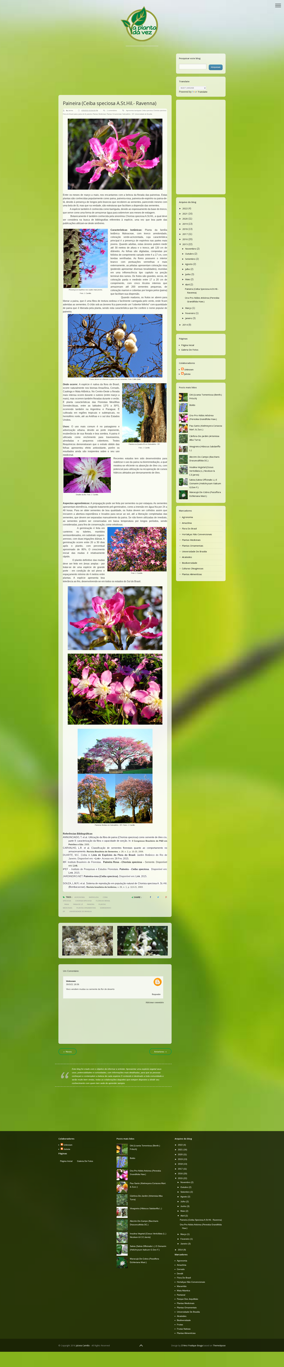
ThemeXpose (219, 1345)
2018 (185, 228)
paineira (89, 114)
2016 (185, 239)
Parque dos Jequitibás (187, 1299)
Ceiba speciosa (147, 110)
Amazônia (187, 522)
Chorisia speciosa (159, 110)
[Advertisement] (115, 67)
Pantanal (181, 1295)
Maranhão (182, 1286)
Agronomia (130, 110)
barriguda (137, 110)
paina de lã (82, 114)
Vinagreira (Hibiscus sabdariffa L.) (146, 1208)
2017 (185, 234)
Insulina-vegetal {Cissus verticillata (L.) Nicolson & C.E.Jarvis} (202, 471)
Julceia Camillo (83, 1345)
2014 (185, 324)
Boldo (192, 405)
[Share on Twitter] (158, 897)
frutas (180, 1324)
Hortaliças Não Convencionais (197, 534)
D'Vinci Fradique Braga (192, 1345)
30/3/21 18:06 (72, 984)
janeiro (189, 318)
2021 (185, 213)
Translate (202, 91)
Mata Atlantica (183, 1290)
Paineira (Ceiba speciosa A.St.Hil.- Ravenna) (201, 1220)
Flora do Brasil (68, 114)
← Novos (67, 1051)
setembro (190, 258)
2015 (185, 244)
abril (187, 284)
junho (188, 274)
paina (76, 114)
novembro (191, 248)
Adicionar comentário (155, 1002)
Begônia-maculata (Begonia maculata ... (142, 950)
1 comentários (112, 110)
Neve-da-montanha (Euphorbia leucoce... (82, 948)
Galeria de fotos (189, 349)
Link (138, 379)
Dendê (180, 1273)
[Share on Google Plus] (166, 897)
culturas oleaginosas (192, 568)
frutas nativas (184, 1329)
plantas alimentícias (192, 574)
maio (188, 279)
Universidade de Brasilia (143, 114)
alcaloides (187, 557)
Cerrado (181, 1269)
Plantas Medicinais (99, 114)
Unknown (71, 981)
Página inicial (187, 345)
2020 (185, 218)
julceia (70, 110)
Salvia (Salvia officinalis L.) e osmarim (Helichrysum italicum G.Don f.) (205, 483)
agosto (189, 264)
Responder (156, 994)
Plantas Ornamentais (114, 114)
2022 (185, 208)
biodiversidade (189, 562)
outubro (189, 253)
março (188, 307)
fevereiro (190, 313)
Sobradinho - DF (128, 114)
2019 (185, 223)
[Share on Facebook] (150, 897)
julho (188, 269)
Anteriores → (160, 1051)
